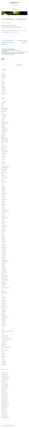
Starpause (4, 321)
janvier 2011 (4, 416)
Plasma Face (4, 278)
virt (2, 351)
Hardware (4, 76)
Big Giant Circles (5, 130)
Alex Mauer (4, 116)
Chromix (3, 157)
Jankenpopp (4, 222)
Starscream (4, 324)
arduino (3, 119)
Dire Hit (3, 175)
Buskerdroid (4, 146)
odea (17, 32)
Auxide (3, 121)
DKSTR (3, 180)
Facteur (3, 191)
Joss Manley (4, 226)
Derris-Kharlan (4, 172)
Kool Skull (4, 238)
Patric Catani (4, 274)
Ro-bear (3, 295)
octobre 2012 (4, 395)
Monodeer (4, 252)
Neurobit (3, 258)
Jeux (2, 79)
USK (2, 348)
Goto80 (3, 206)
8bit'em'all (4, 111)
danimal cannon (5, 167)
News (3, 84)
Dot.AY (3, 185)
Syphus (3, 332)
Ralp (2, 289)
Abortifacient (4, 114)
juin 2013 (3, 388)
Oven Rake (4, 271)
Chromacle (4, 156)
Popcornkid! (4, 282)
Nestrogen (4, 257)
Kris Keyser (4, 241)
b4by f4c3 (3, 124)
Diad (2, 173)
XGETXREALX (4, 356)
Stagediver (4, 319)
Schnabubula (4, 303)
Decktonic (4, 170)
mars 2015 (4, 374)
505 (2, 106)
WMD (3, 355)
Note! (3, 265)
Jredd (3, 228)
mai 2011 (3, 409)
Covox (3, 161)
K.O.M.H (3, 231)
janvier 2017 (4, 372)
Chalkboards (4, 149)
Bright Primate (4, 140)
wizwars (3, 353)
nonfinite (3, 263)
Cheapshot (4, 153)
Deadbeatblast (4, 169)
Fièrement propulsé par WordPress (8, 425)
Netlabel (3, 82)
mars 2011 (4, 412)
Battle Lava (4, 127)
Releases (3, 87)
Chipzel (3, 154)
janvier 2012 (4, 399)
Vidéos (15, 30)
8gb (2, 113)
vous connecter (10, 50)
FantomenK (4, 193)
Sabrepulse (4, 300)
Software (3, 89)
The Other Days (5, 340)
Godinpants (4, 204)
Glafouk (3, 202)
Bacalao (3, 125)
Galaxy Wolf (4, 199)
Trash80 (3, 345)
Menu (14, 8)
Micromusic (4, 249)
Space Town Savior (5, 316)
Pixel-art (3, 85)
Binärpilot (4, 132)
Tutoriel (3, 90)
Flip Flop (3, 196)
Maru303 (3, 246)
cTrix (3, 164)
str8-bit (3, 326)
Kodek (3, 236)
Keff (2, 233)
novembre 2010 (5, 417)
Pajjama (3, 273)
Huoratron (4, 214)
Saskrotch (4, 302)
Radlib (3, 286)
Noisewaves (4, 262)
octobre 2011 (4, 403)
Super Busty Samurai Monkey (7, 331)
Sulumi (3, 329)
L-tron (3, 242)
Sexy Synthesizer (5, 307)
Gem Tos (3, 201)
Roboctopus (4, 297)
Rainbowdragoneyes (6, 287)
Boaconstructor (5, 138)
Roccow (3, 299)
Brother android (5, 141)
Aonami (3, 117)
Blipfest (3, 137)
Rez (2, 294)
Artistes (3, 73)
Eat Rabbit (4, 188)
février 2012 (4, 398)
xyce (2, 358)
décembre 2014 (5, 375)
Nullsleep (3, 266)
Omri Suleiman (5, 270)
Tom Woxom (4, 342)
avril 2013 (3, 391)
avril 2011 (3, 411)
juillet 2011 (4, 406)
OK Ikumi (3, 268)
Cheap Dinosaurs (5, 151)
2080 (3, 103)
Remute (3, 290)
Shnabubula (4, 310)
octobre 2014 (4, 379)
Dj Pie (3, 178)
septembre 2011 (5, 404)
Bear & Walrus (4, 129)
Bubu (3, 145)
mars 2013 (4, 393)
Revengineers (4, 292)
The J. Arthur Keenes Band (7, 339)
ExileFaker (4, 190)
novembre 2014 (5, 377)
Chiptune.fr (14, 3)
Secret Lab (4, 305)
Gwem (3, 207)
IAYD (3, 220)
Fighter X (3, 194)
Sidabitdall (4, 311)
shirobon (3, 308)
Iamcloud (3, 218)
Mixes (3, 81)
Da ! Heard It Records (6, 165)
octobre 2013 (4, 387)
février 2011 (4, 414)
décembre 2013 (5, 385)
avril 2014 (3, 382)
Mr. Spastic (4, 254)
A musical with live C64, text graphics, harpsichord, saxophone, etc (8, 42)
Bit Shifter (4, 133)
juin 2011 (3, 407)
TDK (2, 334)
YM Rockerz (4, 361)
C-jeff (3, 148)
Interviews (4, 77)
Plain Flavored (4, 276)
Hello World (4, 209)
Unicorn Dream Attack (6, 347)
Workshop (4, 93)
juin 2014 (3, 380)
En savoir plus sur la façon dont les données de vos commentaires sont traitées (14, 53)
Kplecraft (3, 239)
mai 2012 (3, 396)
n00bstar (3, 255)
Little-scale (4, 244)
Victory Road (4, 350)
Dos (2, 183)
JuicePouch (4, 230)
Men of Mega (4, 247)
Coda (3, 159)
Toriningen (4, 343)
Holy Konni (4, 212)
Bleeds (3, 135)
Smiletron (4, 315)
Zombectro (4, 364)
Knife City (3, 234)
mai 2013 (3, 390)
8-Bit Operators (5, 108)
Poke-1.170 (4, 281)
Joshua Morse (4, 225)
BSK (2, 143)
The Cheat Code (5, 335)
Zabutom (3, 363)
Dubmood (4, 186)
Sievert (3, 313)
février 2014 (4, 383)
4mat (3, 105)
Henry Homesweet (5, 210)
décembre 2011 (5, 401)
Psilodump (4, 284)
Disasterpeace (4, 177)
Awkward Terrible (5, 122)
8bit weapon (4, 109)
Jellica (3, 223)
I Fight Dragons (5, 217)
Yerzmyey (4, 359)
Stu (2, 327)
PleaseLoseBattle (5, 279)
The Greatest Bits (5, 337)
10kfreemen (4, 101)
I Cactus (3, 215)
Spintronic (4, 318)
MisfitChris (4, 250)
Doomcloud (4, 182)
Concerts (3, 74)
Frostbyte (4, 198)
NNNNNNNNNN (5, 260)
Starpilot (3, 323)
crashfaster (4, 162)
